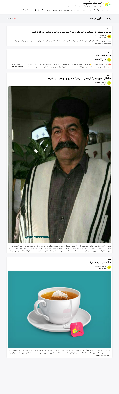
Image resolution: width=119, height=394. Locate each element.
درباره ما (96, 10)
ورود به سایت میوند (86, 10)
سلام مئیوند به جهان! (100, 262)
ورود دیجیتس (74, 10)
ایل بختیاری (108, 28)
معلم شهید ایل (103, 54)
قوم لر (109, 259)
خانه (110, 10)
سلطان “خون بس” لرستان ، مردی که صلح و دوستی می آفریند (79, 78)
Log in (32, 10)
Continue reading (17, 67)
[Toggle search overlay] (42, 10)
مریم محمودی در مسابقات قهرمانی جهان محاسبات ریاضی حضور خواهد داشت (71, 31)
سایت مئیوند (92, 2)
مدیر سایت (97, 35)
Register (23, 10)
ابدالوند (109, 52)
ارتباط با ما (105, 10)
